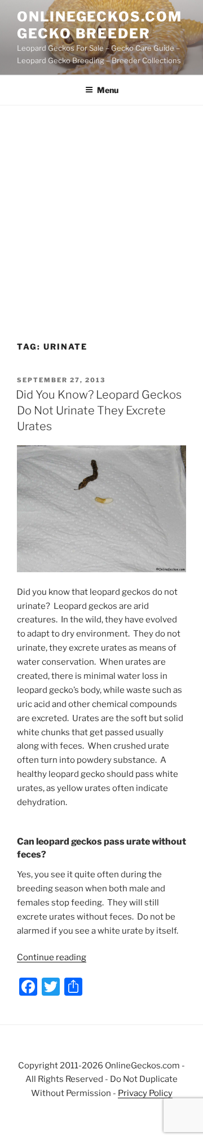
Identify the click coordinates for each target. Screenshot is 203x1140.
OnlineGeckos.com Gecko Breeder (99, 25)
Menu (107, 90)
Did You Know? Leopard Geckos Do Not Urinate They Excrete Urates (99, 410)
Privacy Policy (145, 1093)
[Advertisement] (101, 212)
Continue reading (51, 957)
